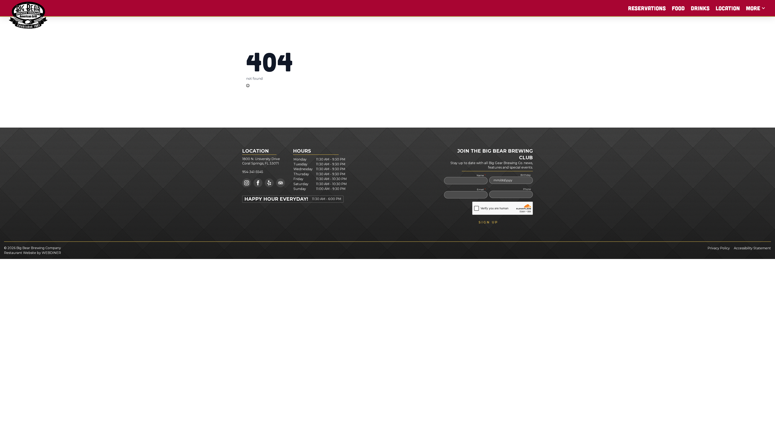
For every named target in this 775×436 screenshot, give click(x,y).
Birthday (526, 174)
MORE (753, 8)
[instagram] (246, 182)
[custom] (269, 182)
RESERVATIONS (647, 8)
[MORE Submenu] (763, 8)
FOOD (678, 8)
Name (481, 175)
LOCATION (728, 8)
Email (481, 189)
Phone (527, 189)
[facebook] (257, 182)
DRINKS (700, 8)
